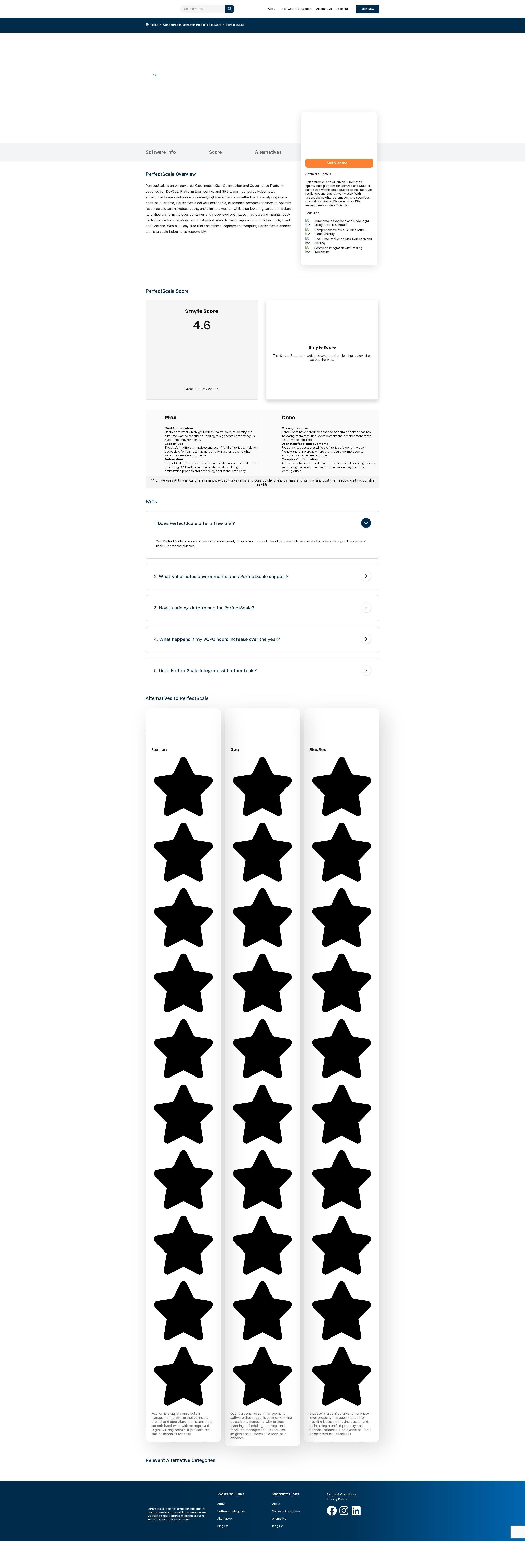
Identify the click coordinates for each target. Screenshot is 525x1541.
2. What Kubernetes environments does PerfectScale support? (221, 576)
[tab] (262, 524)
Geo (234, 750)
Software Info (161, 152)
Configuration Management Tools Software (192, 24)
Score (215, 152)
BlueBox (317, 750)
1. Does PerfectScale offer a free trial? (194, 523)
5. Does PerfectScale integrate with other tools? (205, 670)
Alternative (324, 9)
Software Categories (296, 9)
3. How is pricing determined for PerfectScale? (204, 608)
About (272, 9)
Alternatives (268, 152)
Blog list (342, 9)
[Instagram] (344, 1511)
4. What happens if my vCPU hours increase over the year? (217, 639)
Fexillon (159, 750)
